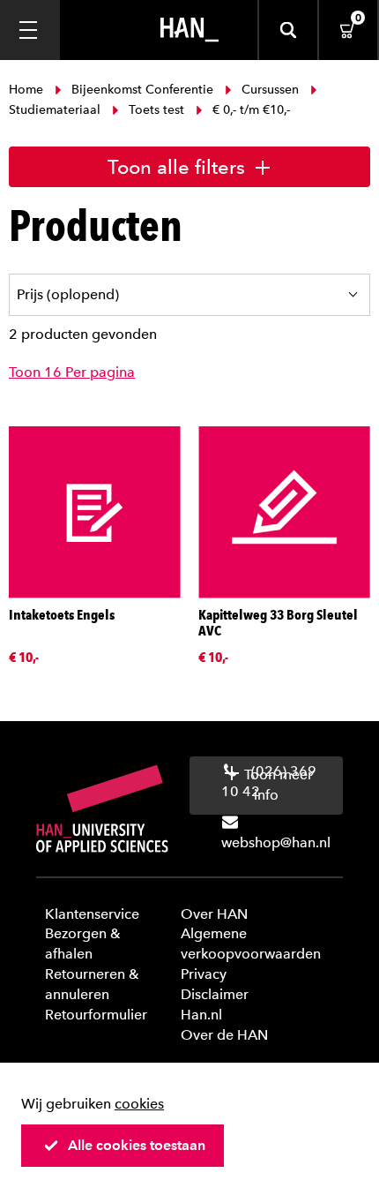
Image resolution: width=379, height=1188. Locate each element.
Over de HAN (224, 1034)
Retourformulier (96, 1014)
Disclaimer (215, 994)
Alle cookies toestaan (136, 1145)
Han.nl (201, 1014)
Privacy (204, 974)
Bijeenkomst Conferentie (142, 89)
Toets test (156, 109)
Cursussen (270, 89)
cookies (139, 1103)
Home (28, 89)
